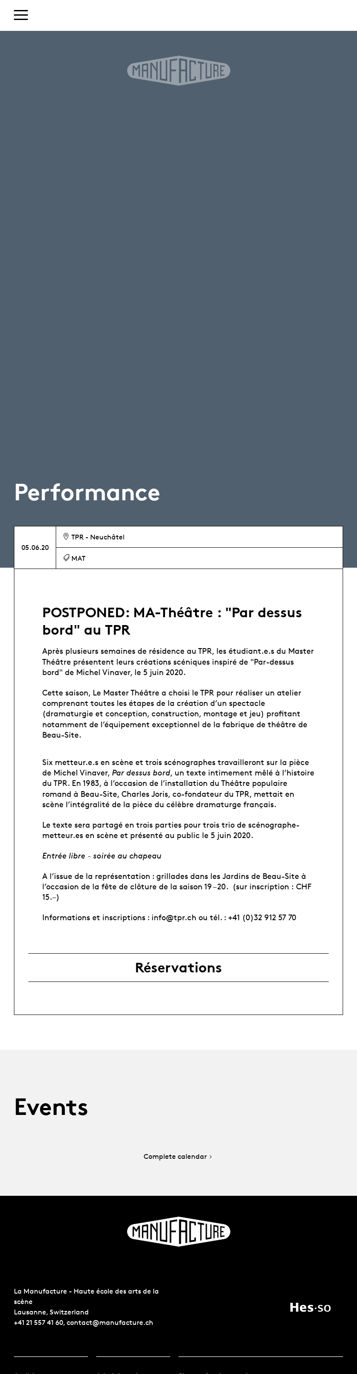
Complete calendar (175, 1157)
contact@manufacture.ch (110, 1322)
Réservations (178, 967)
